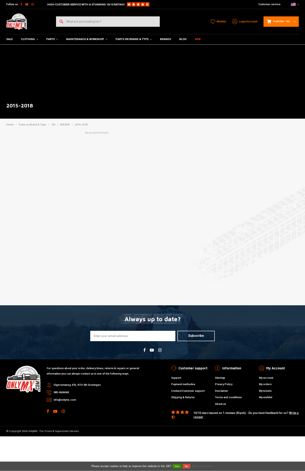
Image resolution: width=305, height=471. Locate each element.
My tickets (265, 390)
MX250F (65, 124)
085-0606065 (61, 392)
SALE (9, 39)
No (186, 466)
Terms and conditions (228, 397)
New (198, 39)
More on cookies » (203, 466)
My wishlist (265, 397)
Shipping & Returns (183, 397)
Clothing (28, 39)
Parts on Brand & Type (132, 39)
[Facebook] (21, 4)
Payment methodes (183, 384)
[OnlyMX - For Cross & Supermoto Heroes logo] (16, 21)
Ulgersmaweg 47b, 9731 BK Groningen (77, 384)
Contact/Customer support (188, 390)
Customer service (269, 4)
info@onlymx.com (65, 399)
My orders (265, 384)
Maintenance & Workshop (85, 39)
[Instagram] (32, 4)
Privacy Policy (223, 384)
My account (266, 377)
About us (220, 403)
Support (176, 377)
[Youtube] (26, 4)
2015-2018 (81, 124)
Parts (50, 39)
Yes (177, 466)
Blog (183, 39)
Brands (165, 39)
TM (53, 124)
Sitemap (220, 377)
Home (10, 124)
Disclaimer (221, 390)
